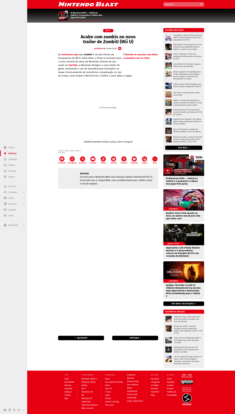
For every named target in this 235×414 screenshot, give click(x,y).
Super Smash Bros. (135, 401)
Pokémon (131, 375)
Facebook (62, 163)
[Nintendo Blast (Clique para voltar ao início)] (88, 4)
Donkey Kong (133, 381)
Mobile (84, 385)
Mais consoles (87, 408)
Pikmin (108, 398)
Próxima (134, 338)
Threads (123, 163)
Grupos (145, 163)
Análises (68, 392)
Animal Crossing (112, 402)
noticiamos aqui (69, 54)
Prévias (67, 395)
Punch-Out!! (132, 394)
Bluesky (134, 163)
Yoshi (107, 395)
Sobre (169, 379)
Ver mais (183, 148)
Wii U (108, 31)
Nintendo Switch (88, 382)
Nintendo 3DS (87, 392)
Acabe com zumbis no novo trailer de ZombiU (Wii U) (108, 39)
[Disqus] (108, 227)
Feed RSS (155, 392)
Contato (170, 385)
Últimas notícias (174, 30)
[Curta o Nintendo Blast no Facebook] (4, 410)
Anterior (82, 338)
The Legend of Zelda (114, 382)
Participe (170, 382)
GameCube (86, 402)
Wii (82, 395)
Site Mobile (69, 382)
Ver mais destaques (182, 303)
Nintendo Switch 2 (89, 379)
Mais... (153, 395)
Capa (66, 379)
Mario (107, 379)
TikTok (103, 163)
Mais (155, 163)
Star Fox (108, 388)
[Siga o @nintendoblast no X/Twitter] (14, 410)
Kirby (107, 385)
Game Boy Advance (89, 405)
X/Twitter (82, 163)
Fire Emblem (132, 385)
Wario (129, 388)
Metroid (130, 378)
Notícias (67, 385)
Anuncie (170, 388)
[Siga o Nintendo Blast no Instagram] (9, 410)
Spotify (114, 163)
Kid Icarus (109, 405)
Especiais (68, 388)
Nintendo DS (86, 398)
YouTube (73, 65)
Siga (66, 398)
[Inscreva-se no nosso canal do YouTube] (19, 410)
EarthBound (132, 391)
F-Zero (108, 392)
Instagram (72, 163)
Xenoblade (131, 398)
